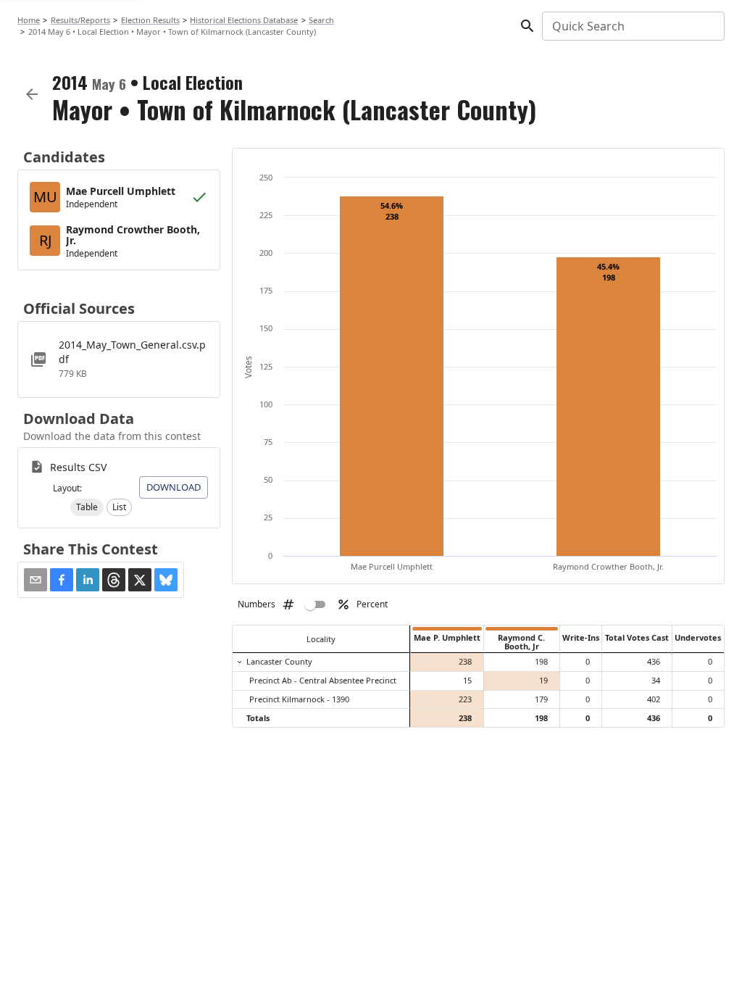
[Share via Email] (35, 579)
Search (321, 19)
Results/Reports (80, 19)
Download (173, 487)
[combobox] (632, 26)
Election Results (150, 19)
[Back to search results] (31, 94)
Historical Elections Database (244, 19)
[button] (87, 507)
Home (28, 19)
